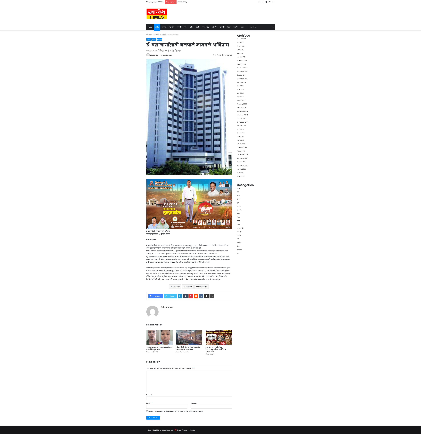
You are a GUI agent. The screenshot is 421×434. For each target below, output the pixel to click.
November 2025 (242, 71)
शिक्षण (228, 27)
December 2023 (242, 154)
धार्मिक (191, 27)
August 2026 (241, 39)
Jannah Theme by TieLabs (186, 430)
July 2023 (240, 173)
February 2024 (242, 147)
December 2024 (242, 111)
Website (194, 403)
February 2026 (242, 60)
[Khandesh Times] (156, 13)
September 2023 (242, 165)
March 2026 (241, 57)
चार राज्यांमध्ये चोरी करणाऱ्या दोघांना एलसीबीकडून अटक (159, 348)
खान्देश (157, 27)
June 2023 (240, 176)
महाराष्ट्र (164, 27)
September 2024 (242, 122)
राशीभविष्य (214, 27)
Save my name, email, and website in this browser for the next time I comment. (175, 411)
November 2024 (242, 115)
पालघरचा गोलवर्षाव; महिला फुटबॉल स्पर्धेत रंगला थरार (191, 2)
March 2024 (241, 144)
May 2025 (240, 93)
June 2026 (240, 46)
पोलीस (238, 224)
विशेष (238, 239)
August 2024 (241, 126)
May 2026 (240, 50)
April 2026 (240, 53)
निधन (238, 217)
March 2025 (241, 100)
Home (150, 27)
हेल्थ (238, 253)
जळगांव (153, 39)
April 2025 (240, 97)
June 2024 (240, 133)
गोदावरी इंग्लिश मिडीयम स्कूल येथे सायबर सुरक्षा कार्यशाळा (188, 348)
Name (149, 395)
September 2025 (242, 78)
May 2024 (240, 136)
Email (148, 403)
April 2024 (240, 140)
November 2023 (242, 158)
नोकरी (197, 27)
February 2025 (242, 104)
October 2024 (241, 118)
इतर (242, 27)
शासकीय (222, 27)
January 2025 (241, 107)
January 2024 (241, 151)
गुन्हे (185, 27)
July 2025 (240, 86)
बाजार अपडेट (205, 27)
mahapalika (202, 286)
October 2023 (241, 162)
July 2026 (240, 42)
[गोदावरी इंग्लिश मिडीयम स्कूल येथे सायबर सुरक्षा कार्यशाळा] (189, 337)
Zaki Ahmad (154, 55)
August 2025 (241, 82)
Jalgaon (188, 286)
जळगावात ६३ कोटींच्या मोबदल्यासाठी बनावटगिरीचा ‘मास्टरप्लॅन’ (216, 349)
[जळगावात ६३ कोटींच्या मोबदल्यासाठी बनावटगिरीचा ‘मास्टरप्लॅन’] (219, 337)
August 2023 (241, 169)
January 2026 (241, 64)
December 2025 (242, 68)
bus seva (176, 286)
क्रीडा (238, 195)
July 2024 (240, 129)
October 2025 (241, 75)
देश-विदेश (171, 27)
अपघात (238, 188)
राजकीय (179, 27)
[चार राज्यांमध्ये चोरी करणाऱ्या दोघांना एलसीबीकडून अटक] (159, 337)
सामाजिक (236, 27)
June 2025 (240, 89)
